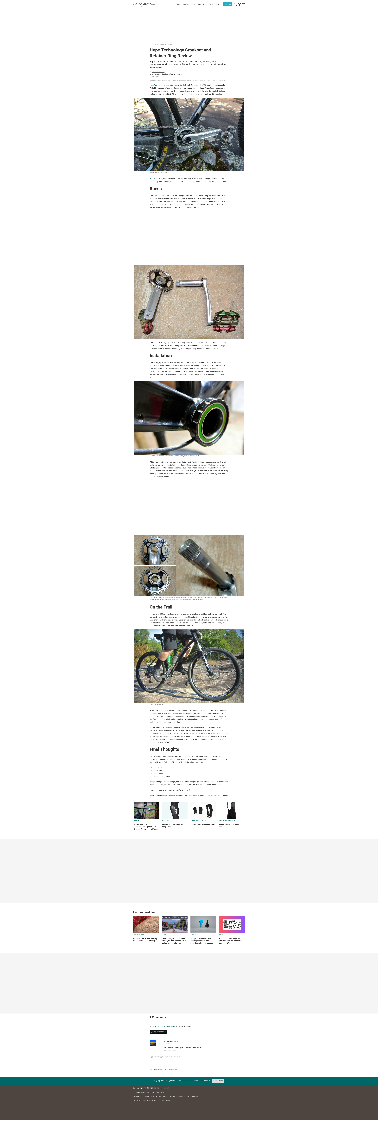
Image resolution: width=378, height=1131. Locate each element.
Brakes (221, 935)
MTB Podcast (144, 1096)
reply (174, 1050)
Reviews (186, 4)
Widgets (161, 1092)
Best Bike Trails (156, 1096)
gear (162, 1057)
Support (228, 4)
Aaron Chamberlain (158, 72)
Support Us (153, 1092)
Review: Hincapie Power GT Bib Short (231, 825)
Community (202, 4)
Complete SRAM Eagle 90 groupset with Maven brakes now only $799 (230, 940)
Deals (211, 4)
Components (138, 821)
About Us (144, 1092)
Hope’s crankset (156, 178)
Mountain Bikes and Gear (160, 44)
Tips (193, 4)
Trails (178, 4)
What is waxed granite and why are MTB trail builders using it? (145, 939)
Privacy (167, 1100)
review (171, 1057)
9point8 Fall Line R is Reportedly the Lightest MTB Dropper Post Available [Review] (146, 826)
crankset (157, 1057)
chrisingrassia (169, 1041)
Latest (218, 4)
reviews (175, 1057)
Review (170, 44)
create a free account (168, 1026)
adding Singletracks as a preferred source (202, 795)
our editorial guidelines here (218, 80)
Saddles (193, 935)
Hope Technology (156, 85)
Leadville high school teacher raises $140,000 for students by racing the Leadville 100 (174, 940)
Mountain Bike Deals (191, 1096)
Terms (162, 1100)
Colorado (165, 935)
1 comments (156, 76)
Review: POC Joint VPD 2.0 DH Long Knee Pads (174, 825)
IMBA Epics (167, 1096)
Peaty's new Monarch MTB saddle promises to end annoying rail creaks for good (201, 940)
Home (151, 44)
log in (157, 1026)
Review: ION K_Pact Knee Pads (202, 824)
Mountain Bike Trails (139, 935)
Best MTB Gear (177, 1096)
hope (166, 1057)
